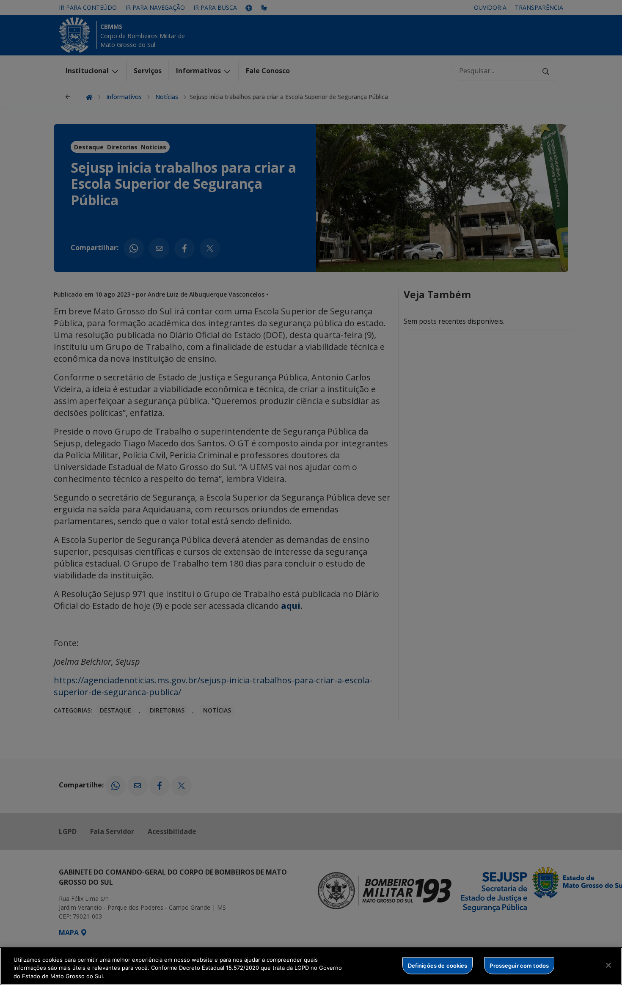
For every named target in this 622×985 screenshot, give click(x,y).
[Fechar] (608, 965)
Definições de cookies (438, 965)
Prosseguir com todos (519, 965)
